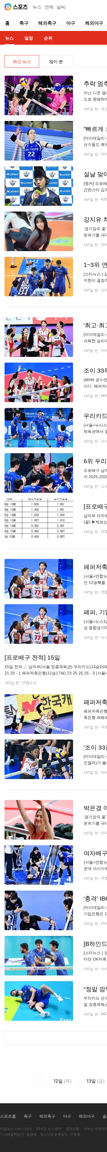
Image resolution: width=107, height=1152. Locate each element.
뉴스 (37, 7)
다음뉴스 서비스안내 (16, 1129)
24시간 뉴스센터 (48, 1129)
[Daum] (8, 6)
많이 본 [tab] (56, 61)
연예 (49, 7)
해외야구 (87, 1116)
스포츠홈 (8, 1116)
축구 (28, 1116)
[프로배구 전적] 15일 (32, 657)
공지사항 (72, 1129)
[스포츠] (20, 7)
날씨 (61, 7)
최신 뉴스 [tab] (22, 61)
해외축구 (47, 1116)
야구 (67, 1116)
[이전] (39, 1081)
